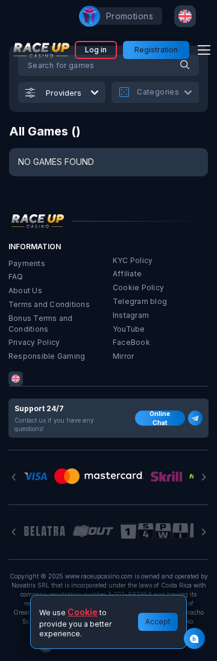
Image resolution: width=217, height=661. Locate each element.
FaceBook (131, 342)
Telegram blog (140, 301)
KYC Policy (133, 260)
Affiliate (127, 273)
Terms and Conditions (49, 304)
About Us (25, 290)
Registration (156, 49)
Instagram (131, 315)
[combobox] (185, 16)
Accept (158, 621)
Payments (26, 263)
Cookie (83, 612)
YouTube (129, 329)
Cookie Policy (138, 287)
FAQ (16, 276)
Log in (96, 49)
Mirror (123, 356)
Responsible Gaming (46, 356)
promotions (129, 16)
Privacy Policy (34, 342)
